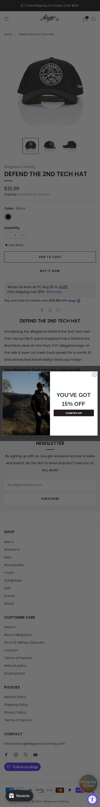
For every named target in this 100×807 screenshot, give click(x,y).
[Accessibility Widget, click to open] (92, 799)
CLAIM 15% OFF (74, 412)
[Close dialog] (94, 374)
